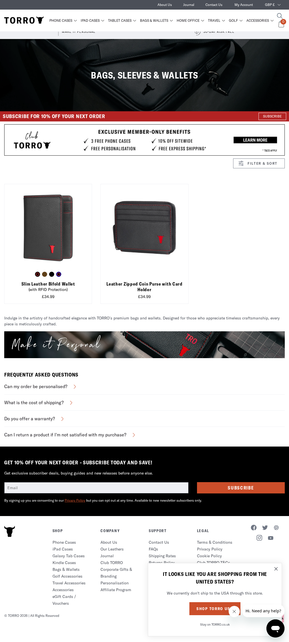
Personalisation (114, 583)
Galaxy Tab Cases (68, 555)
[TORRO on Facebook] (254, 528)
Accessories (257, 21)
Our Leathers (112, 549)
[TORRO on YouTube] (270, 539)
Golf (233, 21)
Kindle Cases (64, 562)
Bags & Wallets (154, 21)
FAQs (153, 549)
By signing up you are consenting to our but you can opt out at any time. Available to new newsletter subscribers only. (103, 500)
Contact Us (213, 5)
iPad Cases (90, 21)
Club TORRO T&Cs (213, 562)
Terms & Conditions (214, 542)
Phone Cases (60, 21)
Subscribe (241, 488)
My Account (244, 5)
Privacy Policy (75, 500)
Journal (188, 5)
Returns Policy (162, 562)
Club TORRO (111, 562)
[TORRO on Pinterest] (276, 528)
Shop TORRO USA (214, 608)
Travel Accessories (69, 583)
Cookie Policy (209, 555)
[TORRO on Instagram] (259, 538)
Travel (214, 21)
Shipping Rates (162, 555)
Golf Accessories (67, 576)
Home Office (188, 21)
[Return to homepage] (24, 20)
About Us (164, 5)
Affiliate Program (115, 589)
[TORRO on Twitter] (265, 528)
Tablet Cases (120, 21)
